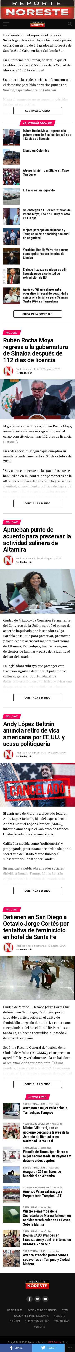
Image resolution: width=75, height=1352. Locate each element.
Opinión (15, 1321)
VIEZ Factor (54, 1342)
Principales (14, 1310)
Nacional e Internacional (31, 1316)
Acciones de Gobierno (42, 1310)
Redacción (26, 373)
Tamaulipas (62, 1321)
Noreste (59, 1316)
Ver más (39, 1326)
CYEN (65, 1310)
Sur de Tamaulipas (37, 1321)
